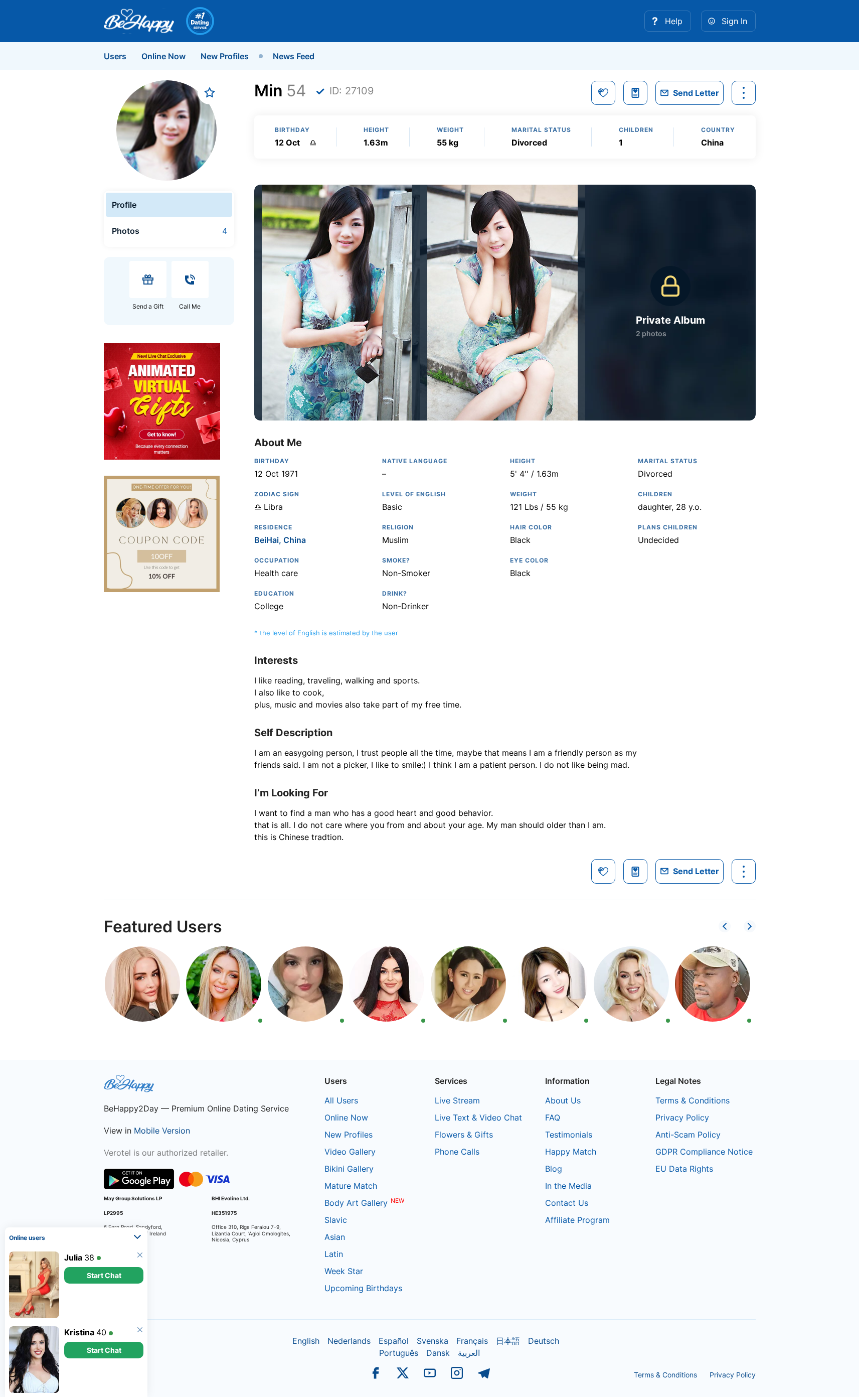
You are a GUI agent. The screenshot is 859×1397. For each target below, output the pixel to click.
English (305, 1341)
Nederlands (349, 1341)
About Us (563, 1100)
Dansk (438, 1353)
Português (398, 1353)
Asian (334, 1237)
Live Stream (457, 1100)
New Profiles (225, 56)
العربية (469, 1353)
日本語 (508, 1341)
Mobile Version (162, 1131)
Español (394, 1341)
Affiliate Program (577, 1220)
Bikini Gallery (349, 1169)
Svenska (432, 1341)
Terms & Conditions (692, 1100)
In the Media (568, 1186)
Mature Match (350, 1186)
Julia (73, 1257)
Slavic (335, 1220)
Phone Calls (457, 1152)
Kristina (79, 1332)
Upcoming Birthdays (363, 1288)
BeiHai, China (280, 540)
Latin (333, 1254)
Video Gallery (350, 1152)
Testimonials (568, 1135)
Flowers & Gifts (464, 1135)
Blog (553, 1169)
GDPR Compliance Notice (704, 1152)
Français (472, 1341)
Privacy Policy (682, 1117)
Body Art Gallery (356, 1203)
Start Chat (104, 1275)
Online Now (163, 56)
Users (115, 56)
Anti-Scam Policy (688, 1135)
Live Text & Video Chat (478, 1117)
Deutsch (543, 1341)
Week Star (343, 1271)
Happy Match (570, 1152)
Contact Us (566, 1203)
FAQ (552, 1117)
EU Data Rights (684, 1169)
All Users (341, 1100)
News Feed (293, 56)
